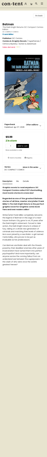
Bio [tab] (17, 181)
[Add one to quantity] (14, 146)
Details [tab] (26, 181)
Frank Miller (8, 34)
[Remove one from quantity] (7, 146)
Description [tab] (7, 181)
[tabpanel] (23, 229)
